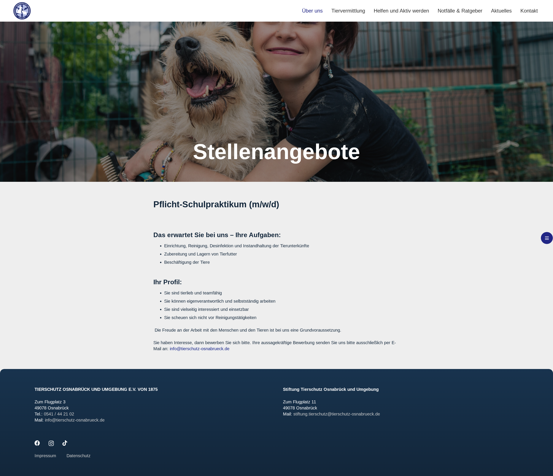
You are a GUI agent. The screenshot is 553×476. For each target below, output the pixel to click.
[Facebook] (37, 443)
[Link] (22, 10)
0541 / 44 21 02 (59, 414)
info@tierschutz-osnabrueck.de (199, 348)
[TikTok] (64, 443)
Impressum (46, 455)
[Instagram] (51, 443)
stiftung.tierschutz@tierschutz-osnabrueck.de (336, 414)
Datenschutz (79, 455)
